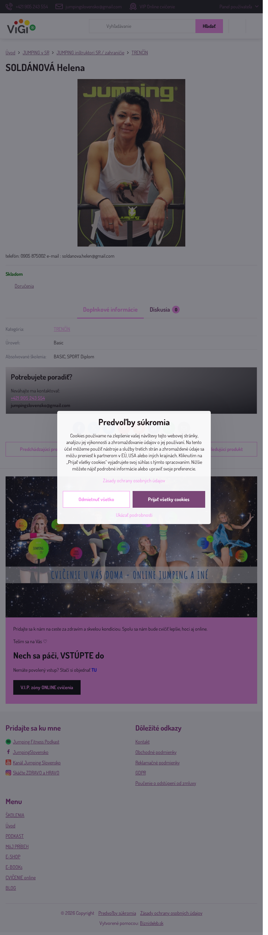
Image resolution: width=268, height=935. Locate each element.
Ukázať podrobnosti (134, 515)
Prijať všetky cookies (168, 499)
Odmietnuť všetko (96, 499)
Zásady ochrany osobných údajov (134, 480)
